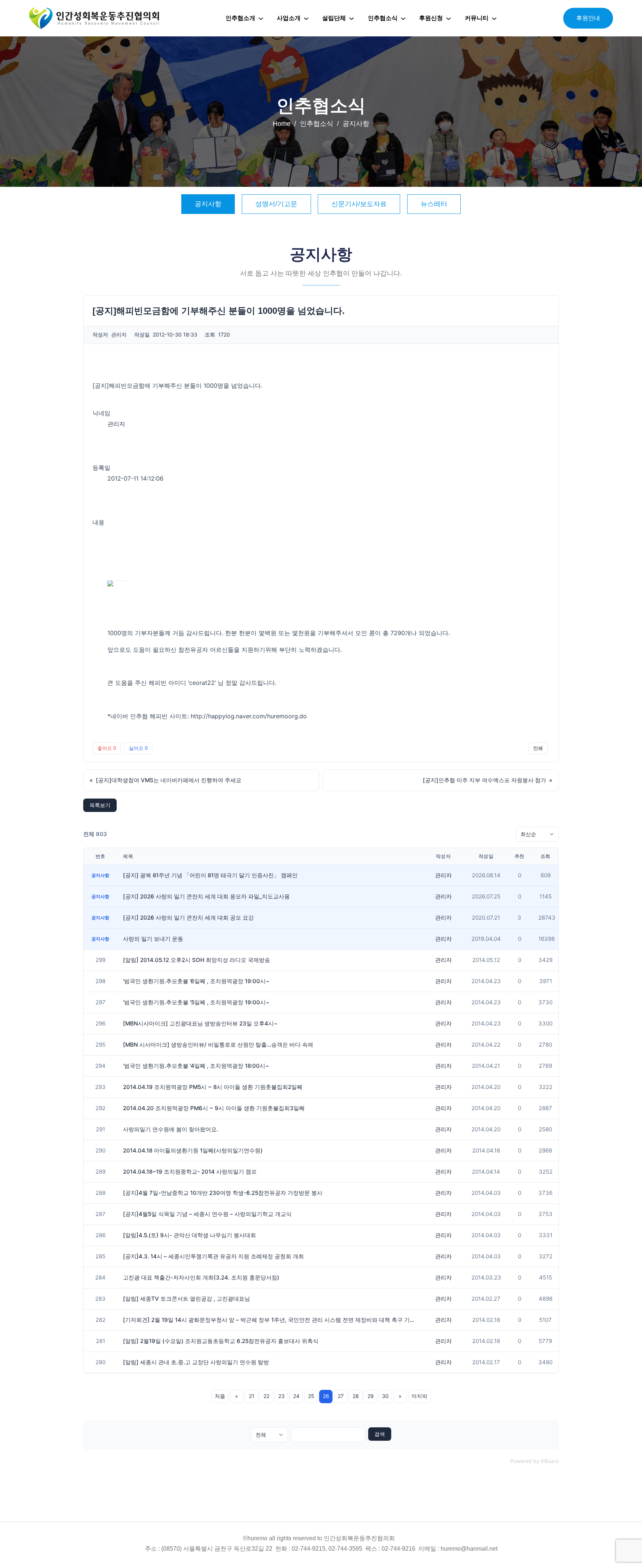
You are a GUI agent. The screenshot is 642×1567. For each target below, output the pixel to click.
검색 (379, 1434)
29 (370, 1396)
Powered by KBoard (534, 1461)
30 (385, 1396)
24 (296, 1396)
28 (356, 1396)
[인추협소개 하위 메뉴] (260, 18)
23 (281, 1396)
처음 (220, 1396)
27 (341, 1396)
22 (266, 1396)
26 (326, 1396)
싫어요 (138, 748)
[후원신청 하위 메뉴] (448, 18)
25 (311, 1396)
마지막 (419, 1396)
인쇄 (538, 748)
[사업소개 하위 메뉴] (306, 18)
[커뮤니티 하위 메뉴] (494, 18)
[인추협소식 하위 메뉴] (403, 18)
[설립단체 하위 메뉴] (351, 18)
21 (251, 1396)
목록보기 (100, 805)
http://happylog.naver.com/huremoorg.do (249, 716)
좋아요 (106, 748)
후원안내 (588, 18)
